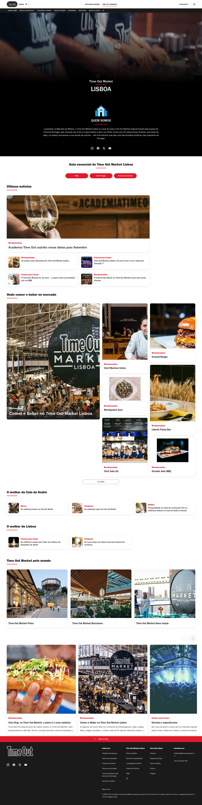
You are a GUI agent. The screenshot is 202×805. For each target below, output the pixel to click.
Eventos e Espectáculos (134, 758)
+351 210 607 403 (180, 761)
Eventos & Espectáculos (26, 10)
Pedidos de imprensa (109, 753)
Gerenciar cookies (108, 781)
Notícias (153, 753)
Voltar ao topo (103, 739)
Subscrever (183, 4)
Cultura (152, 769)
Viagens (153, 774)
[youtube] (110, 148)
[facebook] (98, 148)
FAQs (128, 774)
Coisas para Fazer (156, 758)
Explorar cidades (92, 4)
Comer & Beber (12, 10)
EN (103, 10)
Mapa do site (106, 789)
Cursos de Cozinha (60, 10)
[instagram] (92, 148)
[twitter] (104, 148)
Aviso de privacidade (109, 758)
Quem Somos (82, 10)
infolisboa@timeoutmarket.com (184, 755)
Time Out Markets (109, 4)
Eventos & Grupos (94, 10)
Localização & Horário (44, 10)
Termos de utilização (109, 769)
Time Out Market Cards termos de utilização (110, 775)
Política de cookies (108, 763)
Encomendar (72, 10)
